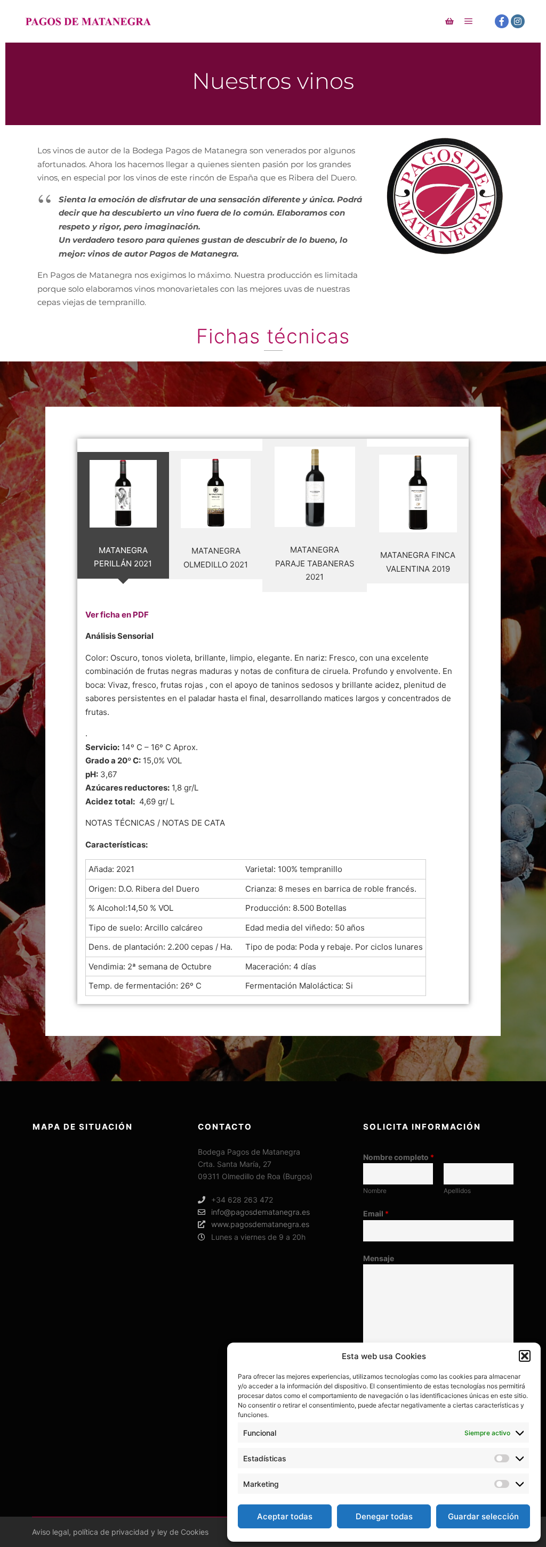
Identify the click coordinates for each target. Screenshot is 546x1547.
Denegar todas (384, 1516)
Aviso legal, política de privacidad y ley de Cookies (120, 1531)
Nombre (375, 1191)
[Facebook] (502, 21)
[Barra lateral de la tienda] (449, 21)
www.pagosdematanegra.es (260, 1224)
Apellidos (457, 1191)
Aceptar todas (284, 1516)
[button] (524, 1356)
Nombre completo (398, 1157)
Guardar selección (483, 1516)
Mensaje (378, 1258)
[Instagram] (518, 21)
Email (376, 1213)
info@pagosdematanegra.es (260, 1211)
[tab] (123, 515)
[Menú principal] (468, 21)
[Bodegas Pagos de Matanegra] (88, 21)
